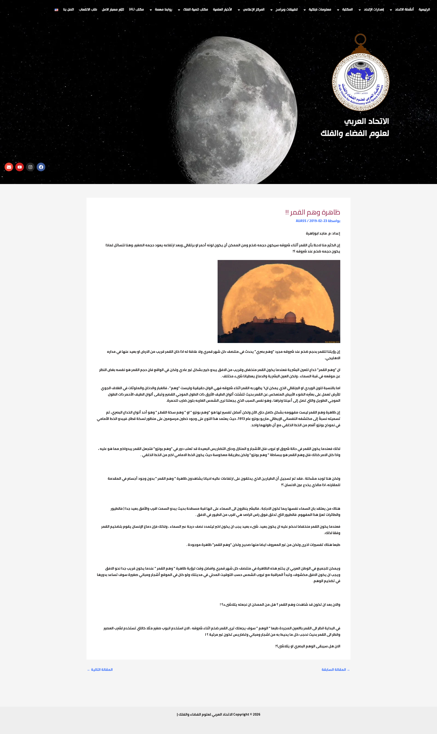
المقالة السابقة (336, 669)
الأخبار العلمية (222, 10)
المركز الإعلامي (253, 10)
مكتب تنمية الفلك (195, 10)
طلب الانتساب (88, 10)
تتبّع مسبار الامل (113, 10)
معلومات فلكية (320, 10)
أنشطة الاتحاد (404, 10)
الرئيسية (424, 10)
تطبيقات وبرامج (287, 10)
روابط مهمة (163, 10)
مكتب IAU (136, 10)
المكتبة (347, 10)
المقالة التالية (100, 669)
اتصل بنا (68, 10)
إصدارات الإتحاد (374, 10)
